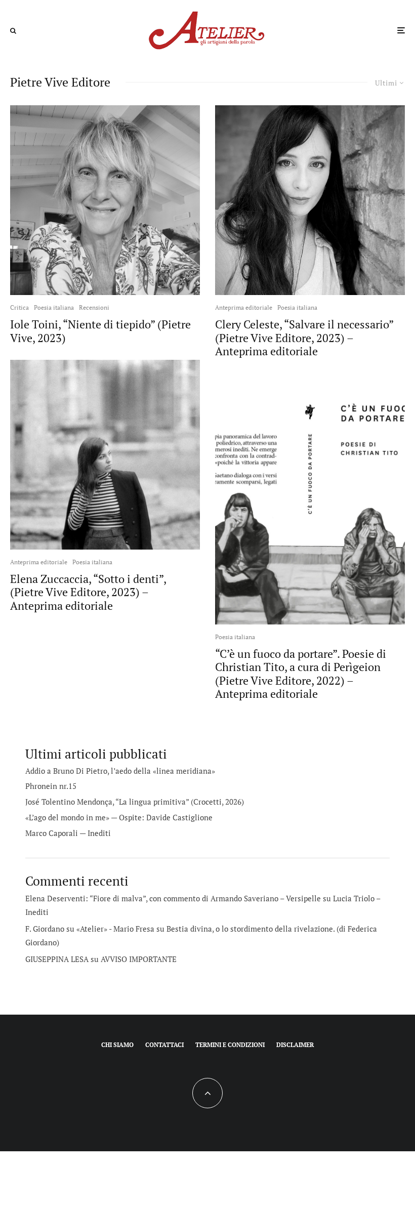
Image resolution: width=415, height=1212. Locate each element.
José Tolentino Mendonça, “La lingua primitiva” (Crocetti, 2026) (134, 802)
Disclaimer (295, 1045)
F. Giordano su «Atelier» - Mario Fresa (89, 929)
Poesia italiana (54, 307)
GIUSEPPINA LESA (57, 959)
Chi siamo (117, 1045)
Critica (19, 307)
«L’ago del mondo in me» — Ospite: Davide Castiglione (119, 817)
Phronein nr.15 (50, 786)
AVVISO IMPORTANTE (139, 959)
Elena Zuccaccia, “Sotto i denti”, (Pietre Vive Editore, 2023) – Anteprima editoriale (88, 592)
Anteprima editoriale (38, 562)
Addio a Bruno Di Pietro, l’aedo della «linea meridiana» (120, 771)
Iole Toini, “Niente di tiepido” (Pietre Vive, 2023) (100, 331)
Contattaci (164, 1045)
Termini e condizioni (230, 1045)
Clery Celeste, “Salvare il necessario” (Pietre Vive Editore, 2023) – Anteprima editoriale (304, 338)
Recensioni (94, 307)
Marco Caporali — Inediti (68, 833)
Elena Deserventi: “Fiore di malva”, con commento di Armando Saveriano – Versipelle (173, 898)
